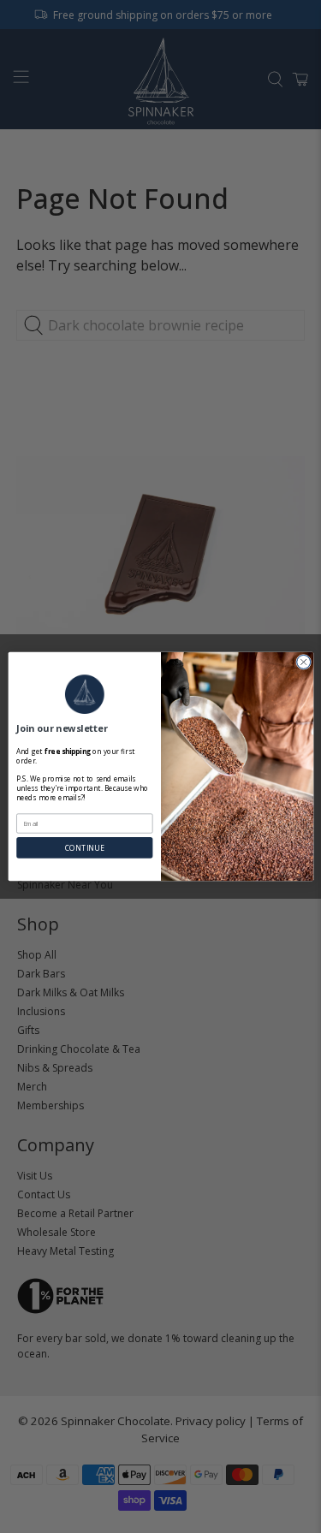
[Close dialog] (303, 661)
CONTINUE (84, 848)
